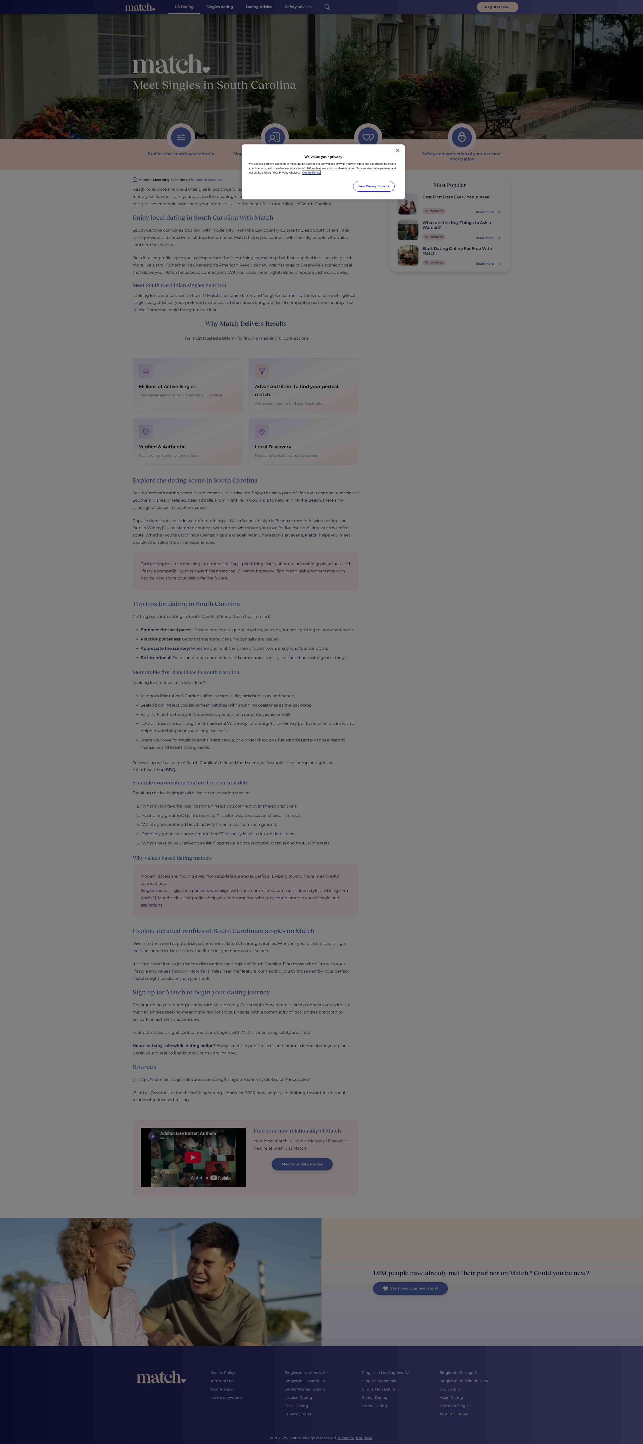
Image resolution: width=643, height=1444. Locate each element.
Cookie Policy (311, 172)
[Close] (397, 150)
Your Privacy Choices (373, 186)
